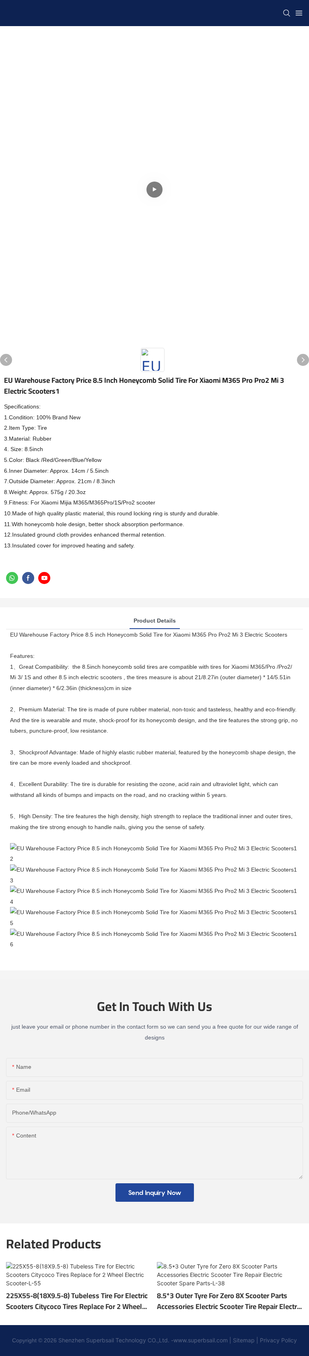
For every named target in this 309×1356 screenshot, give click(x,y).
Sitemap (243, 1340)
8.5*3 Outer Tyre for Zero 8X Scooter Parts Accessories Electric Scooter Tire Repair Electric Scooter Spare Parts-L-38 (229, 1301)
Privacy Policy (277, 1340)
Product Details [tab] (155, 620)
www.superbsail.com (200, 1340)
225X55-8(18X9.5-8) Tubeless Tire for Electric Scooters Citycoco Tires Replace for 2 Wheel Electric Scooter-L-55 (77, 1301)
